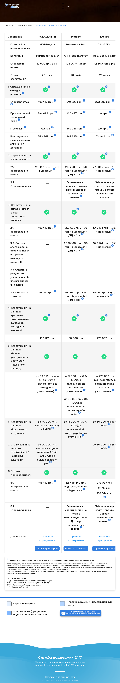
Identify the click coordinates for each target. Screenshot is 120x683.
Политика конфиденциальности (60, 677)
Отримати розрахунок (47, 548)
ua (68, 6)
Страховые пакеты (24, 25)
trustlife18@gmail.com (73, 665)
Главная (9, 25)
